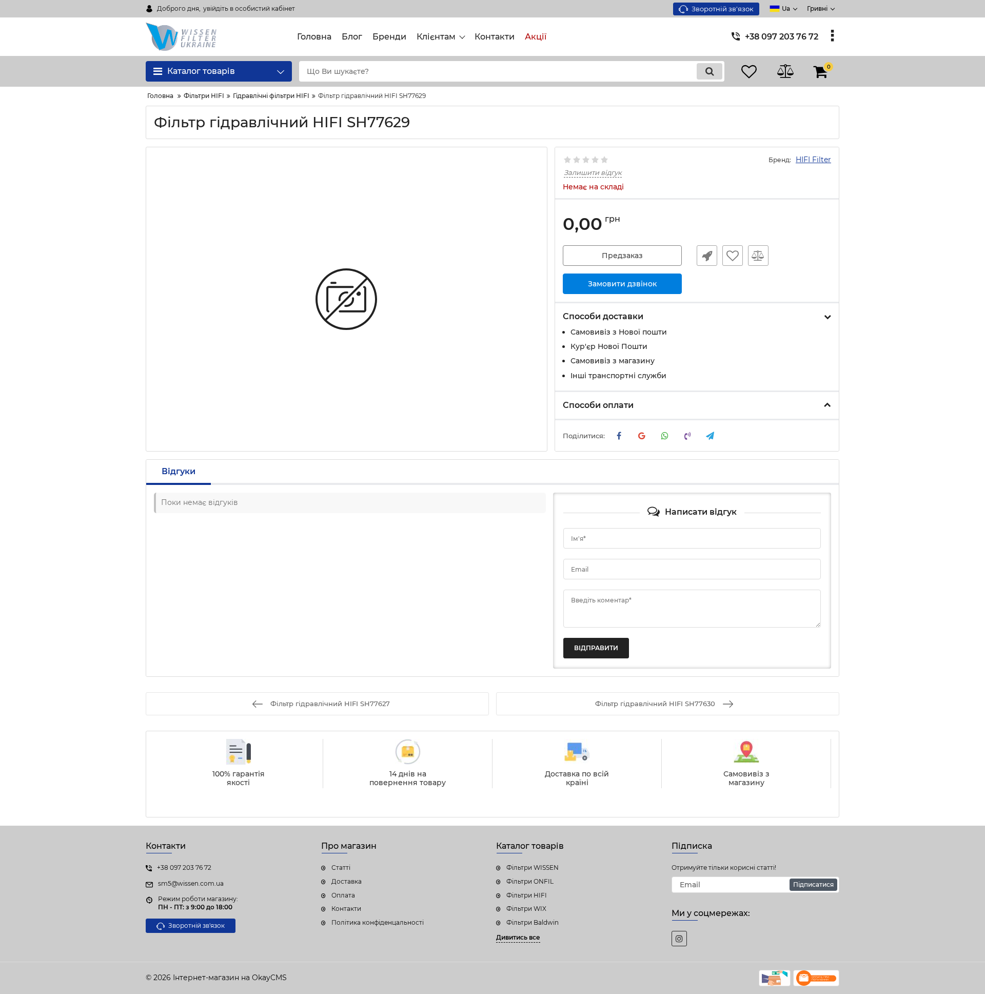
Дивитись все (518, 937)
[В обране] (732, 255)
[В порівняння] (758, 255)
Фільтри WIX (526, 908)
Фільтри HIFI (526, 895)
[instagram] (679, 938)
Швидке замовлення (707, 255)
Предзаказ (622, 255)
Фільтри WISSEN (532, 867)
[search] (709, 71)
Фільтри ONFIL (530, 881)
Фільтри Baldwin (532, 922)
